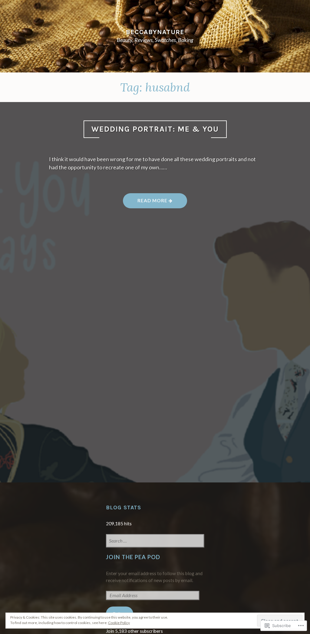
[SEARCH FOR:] (155, 541)
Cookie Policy (119, 622)
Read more (146, 202)
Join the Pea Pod (133, 557)
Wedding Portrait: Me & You (155, 129)
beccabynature (155, 32)
